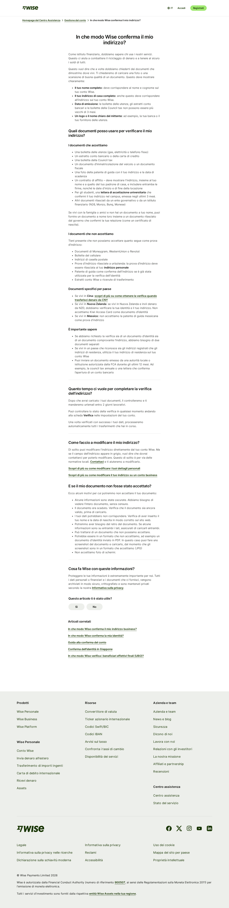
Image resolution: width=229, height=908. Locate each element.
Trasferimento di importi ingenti (40, 765)
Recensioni (161, 771)
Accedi (181, 8)
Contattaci (97, 461)
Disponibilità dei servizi (101, 756)
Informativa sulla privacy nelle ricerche (44, 852)
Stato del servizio (165, 803)
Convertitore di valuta (101, 711)
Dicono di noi (162, 734)
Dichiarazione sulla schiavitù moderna (44, 860)
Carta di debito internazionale (38, 773)
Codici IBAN (93, 734)
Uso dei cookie (164, 845)
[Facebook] (169, 829)
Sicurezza (160, 726)
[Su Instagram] (189, 829)
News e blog (162, 719)
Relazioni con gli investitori (172, 749)
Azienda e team (164, 711)
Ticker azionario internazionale (107, 719)
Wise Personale (28, 711)
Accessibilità (94, 860)
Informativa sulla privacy (107, 588)
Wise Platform (27, 726)
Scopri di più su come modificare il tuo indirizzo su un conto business (112, 475)
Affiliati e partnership (168, 764)
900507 (120, 882)
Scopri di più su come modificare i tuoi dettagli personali (104, 468)
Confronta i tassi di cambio (104, 749)
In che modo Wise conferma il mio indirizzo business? (102, 629)
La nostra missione (166, 756)
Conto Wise (25, 750)
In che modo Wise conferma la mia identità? (96, 635)
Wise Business (27, 719)
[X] (179, 829)
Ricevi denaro (26, 780)
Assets (21, 788)
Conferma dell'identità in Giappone (90, 649)
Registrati (198, 8)
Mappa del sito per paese (171, 852)
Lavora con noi (164, 741)
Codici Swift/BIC (97, 726)
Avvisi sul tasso (96, 741)
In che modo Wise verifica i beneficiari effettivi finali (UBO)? (106, 655)
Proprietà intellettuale (168, 860)
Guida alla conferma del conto (87, 642)
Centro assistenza (166, 795)
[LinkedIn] (209, 829)
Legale (21, 845)
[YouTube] (199, 829)
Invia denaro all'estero (33, 758)
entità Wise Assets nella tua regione (112, 893)
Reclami (90, 852)
